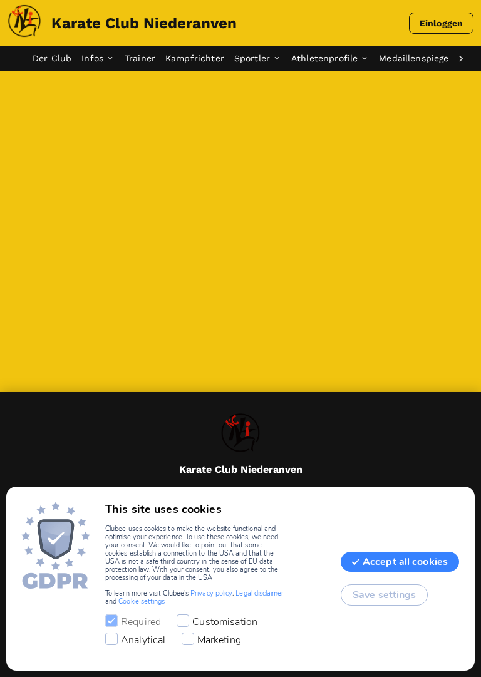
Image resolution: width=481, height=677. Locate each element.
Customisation (224, 622)
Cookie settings (141, 601)
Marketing (219, 640)
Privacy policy (211, 593)
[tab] (57, 58)
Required (141, 622)
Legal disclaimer (259, 593)
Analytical (143, 640)
